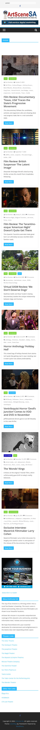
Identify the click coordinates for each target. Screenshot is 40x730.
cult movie (30, 217)
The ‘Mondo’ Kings (14, 468)
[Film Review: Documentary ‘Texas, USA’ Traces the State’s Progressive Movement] (20, 65)
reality (23, 465)
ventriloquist (7, 404)
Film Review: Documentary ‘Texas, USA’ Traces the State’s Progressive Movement (19, 101)
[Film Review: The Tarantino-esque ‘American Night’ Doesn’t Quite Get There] (20, 197)
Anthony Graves (27, 85)
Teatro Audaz (6, 674)
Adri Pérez (8, 85)
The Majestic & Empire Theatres (13, 657)
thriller (5, 157)
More (13, 465)
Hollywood (19, 518)
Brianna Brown (17, 88)
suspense (18, 155)
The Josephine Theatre (9, 649)
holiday (28, 340)
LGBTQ (7, 155)
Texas (23, 93)
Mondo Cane (7, 465)
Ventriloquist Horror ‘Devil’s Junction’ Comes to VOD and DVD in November (20, 411)
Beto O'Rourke (8, 88)
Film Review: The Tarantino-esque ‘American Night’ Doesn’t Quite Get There (20, 227)
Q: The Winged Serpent (16, 524)
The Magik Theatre (8, 653)
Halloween (16, 399)
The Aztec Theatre (8, 641)
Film (6, 78)
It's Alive (33, 518)
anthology (8, 340)
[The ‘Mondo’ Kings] (20, 442)
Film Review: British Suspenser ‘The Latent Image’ (17, 164)
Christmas (15, 340)
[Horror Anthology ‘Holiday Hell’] (20, 320)
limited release (8, 402)
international (17, 280)
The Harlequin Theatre (9, 645)
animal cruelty (9, 462)
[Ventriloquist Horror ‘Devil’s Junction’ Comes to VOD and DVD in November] (20, 379)
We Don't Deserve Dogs (10, 283)
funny (5, 220)
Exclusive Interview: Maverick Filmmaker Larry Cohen (19, 531)
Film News (12, 392)
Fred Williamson (9, 518)
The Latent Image (27, 155)
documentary (26, 88)
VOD (10, 157)
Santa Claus (15, 342)
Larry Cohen (7, 521)
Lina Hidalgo (24, 90)
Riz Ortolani (29, 465)
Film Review (12, 78)
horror (33, 340)
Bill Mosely (8, 399)
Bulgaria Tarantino (20, 217)
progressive (7, 93)
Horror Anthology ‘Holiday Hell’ (19, 348)
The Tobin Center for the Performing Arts (16, 678)
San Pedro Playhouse (9, 670)
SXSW (19, 273)
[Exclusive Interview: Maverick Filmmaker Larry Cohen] (20, 499)
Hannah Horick (15, 90)
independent (28, 399)
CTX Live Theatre (7, 702)
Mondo (28, 462)
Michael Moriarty (24, 521)
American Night (9, 217)
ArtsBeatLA (5, 697)
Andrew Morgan (17, 85)
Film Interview (13, 512)
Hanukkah (22, 340)
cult (16, 462)
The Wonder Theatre (9, 682)
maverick (15, 521)
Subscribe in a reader (9, 593)
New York (6, 524)
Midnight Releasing (18, 402)
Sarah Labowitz (16, 93)
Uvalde (28, 93)
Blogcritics (5, 693)
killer (5, 342)
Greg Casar (7, 90)
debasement (21, 462)
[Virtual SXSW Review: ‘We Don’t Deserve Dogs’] (20, 260)
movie (31, 90)
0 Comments (31, 214)
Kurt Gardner (9, 82)
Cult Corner (8, 455)
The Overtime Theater (9, 666)
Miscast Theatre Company (10, 662)
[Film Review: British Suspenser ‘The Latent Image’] (20, 137)
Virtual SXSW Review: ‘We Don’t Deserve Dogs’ (18, 288)
